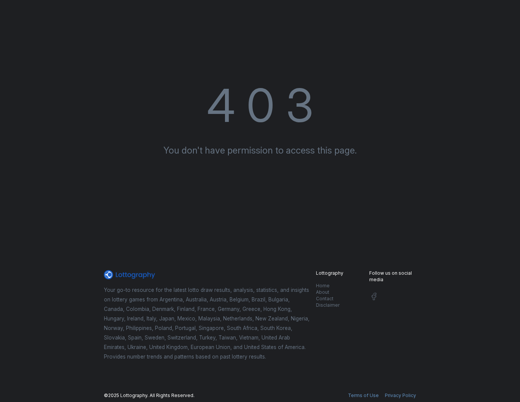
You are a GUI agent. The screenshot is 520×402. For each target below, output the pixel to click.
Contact (324, 298)
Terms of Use (363, 395)
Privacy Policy (400, 395)
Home (323, 285)
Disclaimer (328, 305)
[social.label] (373, 298)
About (322, 292)
